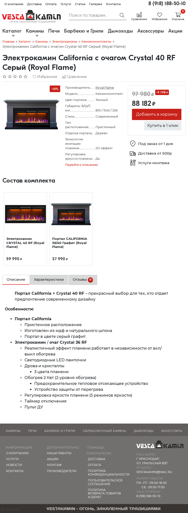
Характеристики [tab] (49, 279)
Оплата (51, 4)
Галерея (95, 4)
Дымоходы (143, 431)
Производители (61, 471)
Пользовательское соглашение (105, 482)
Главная (8, 41)
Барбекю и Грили (59, 431)
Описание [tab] (16, 279)
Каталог (25, 41)
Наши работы (59, 453)
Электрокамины (64, 41)
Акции (53, 459)
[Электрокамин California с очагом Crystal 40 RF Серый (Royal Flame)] (31, 114)
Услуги (65, 4)
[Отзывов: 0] (15, 76)
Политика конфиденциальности (106, 472)
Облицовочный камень (104, 431)
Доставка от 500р (155, 153)
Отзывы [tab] (82, 279)
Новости (14, 465)
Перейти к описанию (81, 165)
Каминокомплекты (96, 41)
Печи (32, 431)
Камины (41, 41)
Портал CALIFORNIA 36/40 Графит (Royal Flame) (69, 243)
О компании (13, 4)
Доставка (34, 4)
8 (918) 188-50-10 (167, 3)
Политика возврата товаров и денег (104, 493)
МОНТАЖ (54, 465)
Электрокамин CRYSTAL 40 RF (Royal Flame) (25, 243)
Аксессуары (171, 431)
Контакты (113, 4)
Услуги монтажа (153, 162)
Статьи (80, 4)
